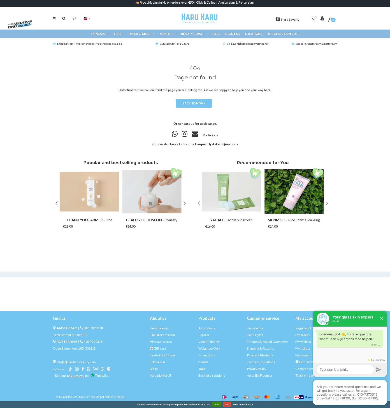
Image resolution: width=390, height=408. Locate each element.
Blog (215, 34)
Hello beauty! (159, 328)
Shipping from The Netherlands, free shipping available (89, 43)
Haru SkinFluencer (259, 375)
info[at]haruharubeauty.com (76, 362)
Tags (201, 369)
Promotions (206, 355)
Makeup (166, 34)
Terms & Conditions (261, 362)
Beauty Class (192, 34)
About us (232, 34)
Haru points (255, 328)
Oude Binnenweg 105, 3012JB (74, 348)
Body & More (140, 34)
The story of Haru (162, 335)
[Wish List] (314, 17)
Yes (217, 404)
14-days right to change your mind (247, 43)
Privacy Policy (256, 369)
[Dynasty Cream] (152, 191)
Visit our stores (161, 341)
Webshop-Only (209, 348)
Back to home (194, 103)
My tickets (210, 135)
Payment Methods (260, 355)
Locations (253, 34)
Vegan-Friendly (209, 341)
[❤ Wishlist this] (95, 222)
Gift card (160, 348)
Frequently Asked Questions (216, 144)
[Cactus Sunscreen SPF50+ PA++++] (231, 191)
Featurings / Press (163, 355)
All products (207, 328)
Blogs (154, 369)
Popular (203, 335)
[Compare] (74, 18)
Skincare (98, 34)
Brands (203, 362)
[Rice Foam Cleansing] (294, 191)
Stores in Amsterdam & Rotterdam (316, 43)
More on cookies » (243, 404)
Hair (117, 34)
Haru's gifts (255, 335)
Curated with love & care (174, 43)
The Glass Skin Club (283, 34)
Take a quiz (157, 362)
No (226, 404)
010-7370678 (93, 328)
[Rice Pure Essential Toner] (89, 191)
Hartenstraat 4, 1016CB (70, 335)
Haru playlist (158, 375)
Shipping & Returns (260, 348)
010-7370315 (93, 341)
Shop (85, 222)
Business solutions (211, 375)
